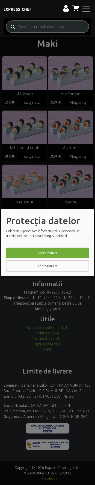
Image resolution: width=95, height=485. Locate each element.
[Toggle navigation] (86, 9)
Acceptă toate (48, 253)
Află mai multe (47, 266)
